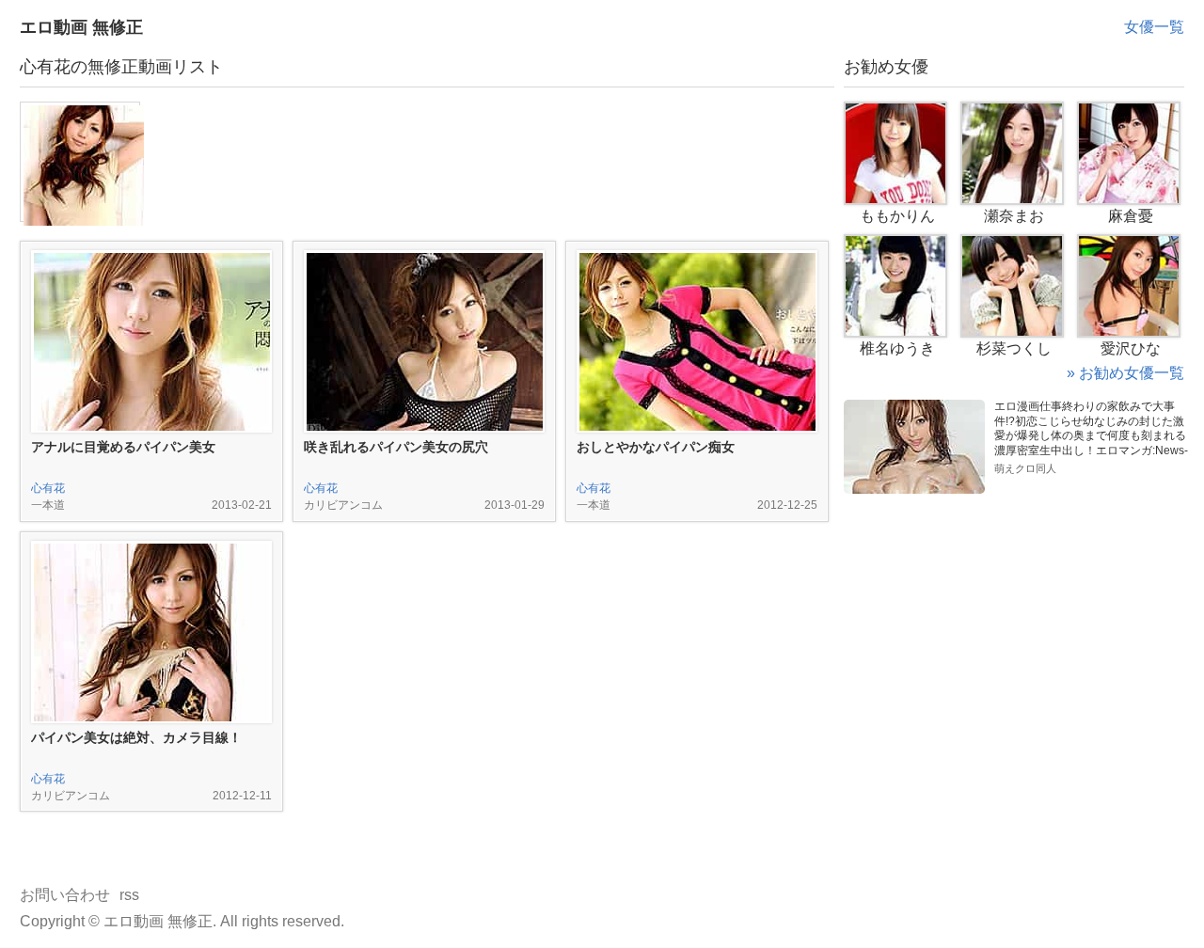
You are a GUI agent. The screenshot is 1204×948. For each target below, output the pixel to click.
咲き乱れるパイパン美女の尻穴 (396, 446)
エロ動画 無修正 (81, 27)
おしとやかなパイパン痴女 (656, 446)
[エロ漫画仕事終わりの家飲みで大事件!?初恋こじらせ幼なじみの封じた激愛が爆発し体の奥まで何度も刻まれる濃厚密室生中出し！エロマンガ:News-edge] (914, 407)
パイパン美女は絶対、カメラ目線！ (136, 737)
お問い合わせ (65, 895)
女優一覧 (1154, 27)
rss (129, 895)
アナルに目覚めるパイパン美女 (123, 446)
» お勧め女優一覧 (1125, 373)
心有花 (48, 488)
